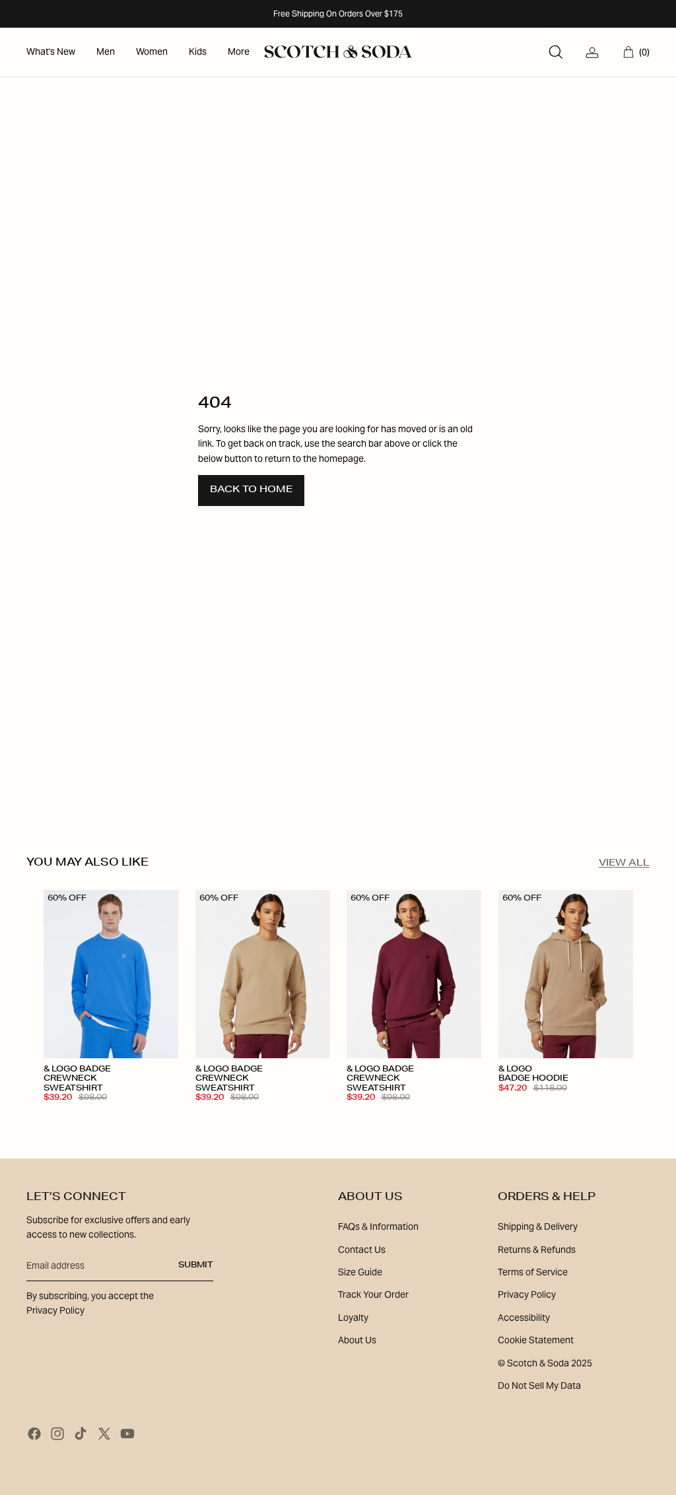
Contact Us (362, 1250)
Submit (195, 1265)
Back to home (251, 490)
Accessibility (524, 1317)
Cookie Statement (536, 1340)
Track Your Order (373, 1294)
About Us (357, 1340)
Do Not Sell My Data (539, 1385)
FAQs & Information (378, 1226)
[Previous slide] (54, 973)
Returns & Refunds (537, 1250)
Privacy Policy (527, 1294)
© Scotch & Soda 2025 (545, 1363)
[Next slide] (167, 973)
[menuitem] (50, 52)
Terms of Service (533, 1272)
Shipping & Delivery (538, 1226)
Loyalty (353, 1317)
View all (624, 863)
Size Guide (360, 1272)
